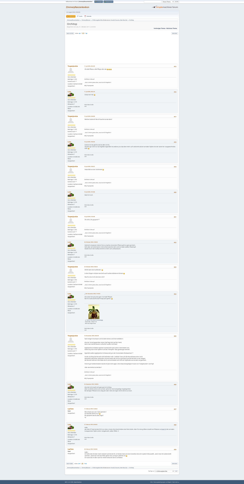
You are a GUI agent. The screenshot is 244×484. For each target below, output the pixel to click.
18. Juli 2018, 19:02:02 (89, 141)
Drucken (174, 33)
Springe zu (151, 471)
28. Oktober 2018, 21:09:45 (91, 242)
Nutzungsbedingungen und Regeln (162, 482)
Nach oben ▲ (176, 482)
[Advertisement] (122, 49)
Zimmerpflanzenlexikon (77, 7)
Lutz (69, 92)
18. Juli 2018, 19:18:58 (89, 192)
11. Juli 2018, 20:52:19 (89, 91)
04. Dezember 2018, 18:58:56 (91, 384)
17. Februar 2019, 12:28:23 (90, 408)
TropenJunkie (73, 66)
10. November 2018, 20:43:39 (91, 335)
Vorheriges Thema (159, 28)
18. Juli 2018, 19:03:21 (89, 166)
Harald (113, 20)
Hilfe (151, 482)
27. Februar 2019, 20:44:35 (90, 424)
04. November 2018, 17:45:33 (93, 293)
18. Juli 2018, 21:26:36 (89, 216)
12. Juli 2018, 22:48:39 (89, 116)
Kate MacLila (123, 20)
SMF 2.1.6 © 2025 (69, 482)
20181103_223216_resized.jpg (94, 320)
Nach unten (70, 33)
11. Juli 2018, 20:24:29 (89, 66)
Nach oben (70, 463)
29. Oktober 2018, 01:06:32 (91, 266)
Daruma (117, 20)
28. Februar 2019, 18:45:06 (90, 449)
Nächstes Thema (171, 28)
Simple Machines (78, 482)
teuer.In (163, 429)
